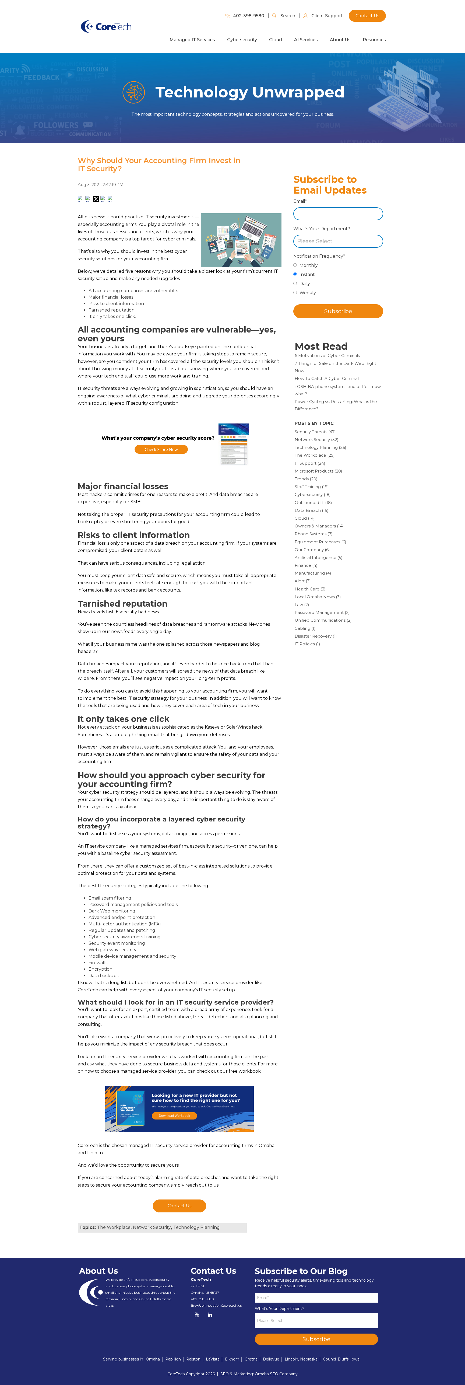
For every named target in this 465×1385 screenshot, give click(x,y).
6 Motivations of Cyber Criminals (327, 355)
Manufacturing (313, 573)
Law (302, 604)
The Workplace (114, 1227)
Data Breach (312, 510)
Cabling (305, 628)
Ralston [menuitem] (193, 1359)
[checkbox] (338, 280)
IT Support (310, 463)
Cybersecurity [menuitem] (242, 39)
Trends (306, 478)
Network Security (152, 1227)
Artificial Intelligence (319, 557)
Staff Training (312, 486)
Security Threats (315, 431)
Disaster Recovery (316, 636)
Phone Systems (314, 533)
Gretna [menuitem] (251, 1359)
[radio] (338, 266)
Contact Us (179, 1205)
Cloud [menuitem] (275, 39)
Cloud (305, 518)
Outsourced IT (313, 502)
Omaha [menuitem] (153, 1359)
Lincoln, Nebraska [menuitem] (301, 1359)
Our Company (312, 549)
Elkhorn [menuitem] (232, 1359)
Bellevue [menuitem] (271, 1359)
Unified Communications (323, 620)
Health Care (310, 589)
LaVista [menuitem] (213, 1359)
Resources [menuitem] (374, 39)
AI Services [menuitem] (306, 39)
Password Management (322, 612)
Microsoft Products (318, 471)
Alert (303, 580)
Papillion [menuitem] (173, 1359)
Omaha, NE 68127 (205, 1292)
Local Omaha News (318, 596)
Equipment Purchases (320, 541)
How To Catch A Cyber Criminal (327, 378)
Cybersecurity (313, 494)
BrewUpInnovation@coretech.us (216, 1305)
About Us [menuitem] (340, 39)
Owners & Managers (319, 526)
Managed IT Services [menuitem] (192, 39)
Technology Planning (196, 1227)
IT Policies (307, 643)
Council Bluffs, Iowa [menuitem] (341, 1359)
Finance (306, 565)
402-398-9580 (202, 1299)
